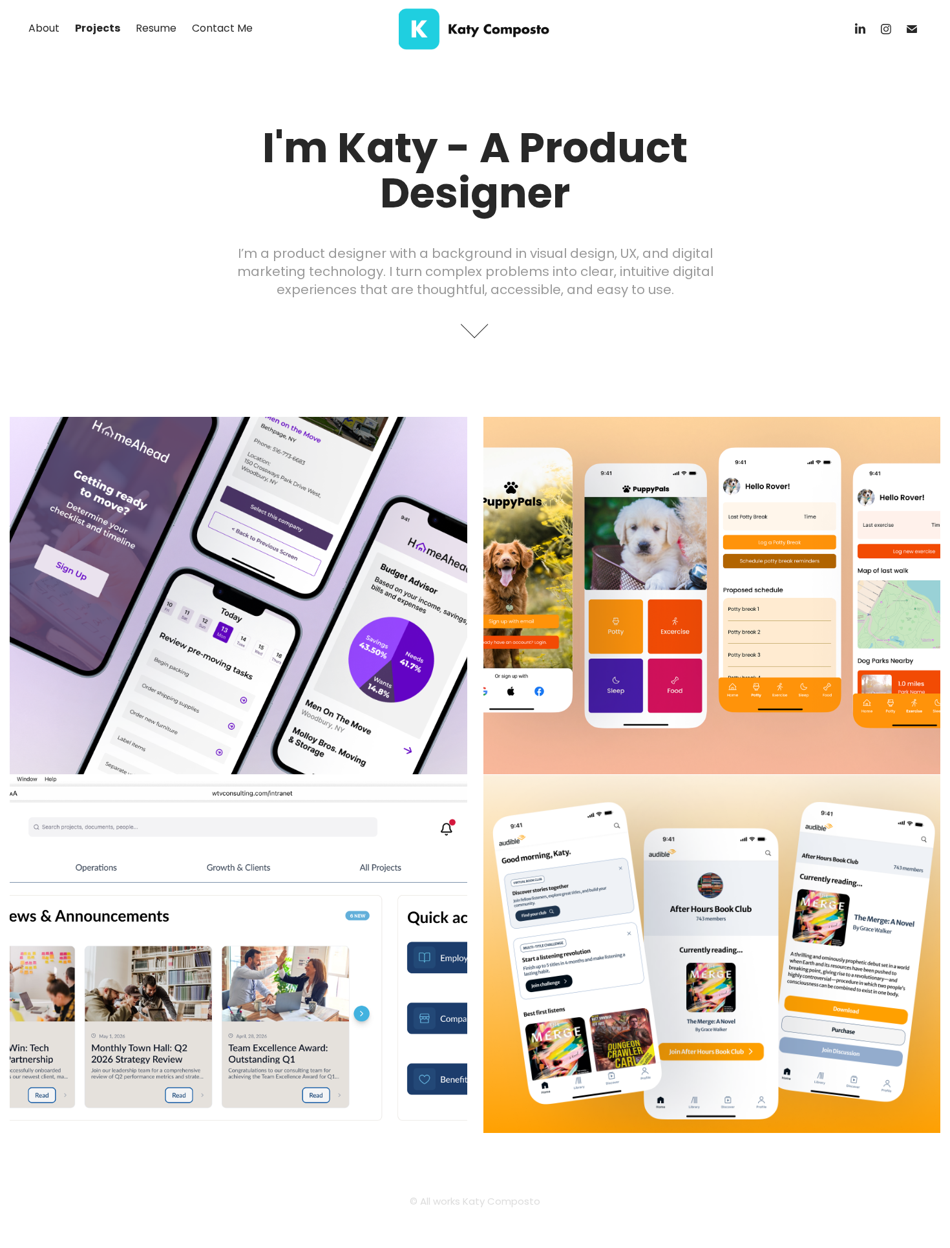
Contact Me (222, 29)
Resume (156, 29)
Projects (97, 29)
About (43, 29)
